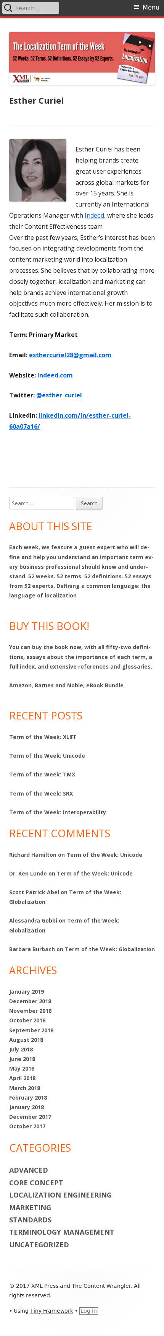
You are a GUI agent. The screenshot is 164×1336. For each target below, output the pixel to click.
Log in (88, 1311)
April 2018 (22, 1078)
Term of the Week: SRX (41, 793)
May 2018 (21, 1068)
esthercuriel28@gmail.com (70, 355)
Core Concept (36, 1182)
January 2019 (26, 991)
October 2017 (27, 1126)
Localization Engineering (60, 1194)
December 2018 (30, 1001)
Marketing (30, 1207)
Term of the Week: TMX (42, 774)
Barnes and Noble (59, 685)
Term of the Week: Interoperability (57, 812)
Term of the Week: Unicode (47, 755)
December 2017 (30, 1116)
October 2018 (27, 1020)
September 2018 (31, 1030)
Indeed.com (55, 375)
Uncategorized (39, 1244)
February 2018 (28, 1097)
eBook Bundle (105, 685)
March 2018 (24, 1088)
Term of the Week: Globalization (110, 949)
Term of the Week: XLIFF (42, 736)
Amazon (20, 685)
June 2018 (22, 1059)
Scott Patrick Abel (34, 892)
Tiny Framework (51, 1311)
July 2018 (21, 1049)
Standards (30, 1219)
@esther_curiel (59, 395)
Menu (151, 7)
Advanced (28, 1170)
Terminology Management (61, 1232)
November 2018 (30, 1010)
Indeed (94, 215)
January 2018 (26, 1107)
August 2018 (26, 1039)
